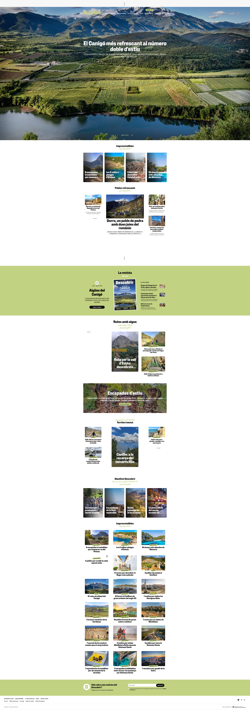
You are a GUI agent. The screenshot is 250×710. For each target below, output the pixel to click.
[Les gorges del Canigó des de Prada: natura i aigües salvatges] (162, 286)
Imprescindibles (121, 13)
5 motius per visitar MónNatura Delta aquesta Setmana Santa (125, 645)
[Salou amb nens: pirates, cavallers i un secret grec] (157, 432)
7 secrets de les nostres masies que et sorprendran (96, 644)
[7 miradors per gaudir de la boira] (153, 658)
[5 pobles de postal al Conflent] (153, 562)
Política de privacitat (13, 701)
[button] (122, 135)
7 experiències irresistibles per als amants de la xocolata (96, 671)
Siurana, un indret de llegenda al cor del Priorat (93, 208)
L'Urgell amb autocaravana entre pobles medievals (93, 461)
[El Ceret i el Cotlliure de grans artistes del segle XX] (125, 586)
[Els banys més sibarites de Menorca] (157, 167)
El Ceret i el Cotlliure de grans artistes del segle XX (125, 597)
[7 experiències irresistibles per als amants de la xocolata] (97, 658)
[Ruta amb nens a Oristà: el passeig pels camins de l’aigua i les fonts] (153, 339)
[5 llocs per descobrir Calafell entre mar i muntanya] (135, 167)
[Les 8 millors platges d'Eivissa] (114, 167)
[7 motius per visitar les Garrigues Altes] (153, 586)
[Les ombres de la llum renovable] (114, 503)
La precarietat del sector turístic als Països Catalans (156, 513)
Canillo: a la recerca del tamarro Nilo (125, 458)
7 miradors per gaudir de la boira (153, 670)
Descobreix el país (110, 13)
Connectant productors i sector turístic (92, 510)
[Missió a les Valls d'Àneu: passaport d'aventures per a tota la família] (93, 432)
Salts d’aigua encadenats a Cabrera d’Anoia (153, 375)
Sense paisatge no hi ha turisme (134, 510)
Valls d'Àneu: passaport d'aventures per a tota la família (93, 441)
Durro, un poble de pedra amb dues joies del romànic (125, 224)
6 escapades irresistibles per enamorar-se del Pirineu (92, 176)
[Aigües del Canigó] (125, 295)
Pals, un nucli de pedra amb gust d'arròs (157, 207)
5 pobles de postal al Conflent (153, 574)
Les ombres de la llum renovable (112, 510)
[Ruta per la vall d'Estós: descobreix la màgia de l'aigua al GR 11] (125, 352)
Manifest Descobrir (125, 479)
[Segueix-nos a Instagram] (162, 10)
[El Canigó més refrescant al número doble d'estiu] (125, 73)
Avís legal (22, 701)
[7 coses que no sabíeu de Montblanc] (153, 609)
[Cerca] (165, 13)
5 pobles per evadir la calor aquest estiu (96, 562)
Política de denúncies (40, 701)
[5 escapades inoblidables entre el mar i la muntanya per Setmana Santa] (125, 658)
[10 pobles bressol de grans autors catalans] (125, 609)
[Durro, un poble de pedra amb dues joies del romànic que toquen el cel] (125, 206)
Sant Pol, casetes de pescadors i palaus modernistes (157, 229)
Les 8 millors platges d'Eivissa (112, 175)
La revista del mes (133, 13)
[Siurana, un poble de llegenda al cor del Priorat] (93, 200)
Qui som (6, 701)
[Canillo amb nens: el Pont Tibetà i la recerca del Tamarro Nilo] (125, 447)
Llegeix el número (97, 307)
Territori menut (149, 13)
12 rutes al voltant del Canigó (97, 597)
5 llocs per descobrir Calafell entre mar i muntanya (134, 177)
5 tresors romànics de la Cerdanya (97, 621)
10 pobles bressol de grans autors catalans (125, 621)
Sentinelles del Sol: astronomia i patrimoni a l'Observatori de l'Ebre (149, 295)
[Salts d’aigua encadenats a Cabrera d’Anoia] (153, 363)
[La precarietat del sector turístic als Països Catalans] (157, 503)
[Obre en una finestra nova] (239, 707)
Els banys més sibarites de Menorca (155, 175)
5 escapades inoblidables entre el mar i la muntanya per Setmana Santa (125, 671)
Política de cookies (30, 701)
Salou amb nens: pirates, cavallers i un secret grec (156, 441)
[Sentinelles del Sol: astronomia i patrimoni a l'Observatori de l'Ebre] (162, 294)
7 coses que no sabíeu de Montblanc (153, 621)
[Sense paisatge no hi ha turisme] (135, 503)
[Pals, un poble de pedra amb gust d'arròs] (157, 200)
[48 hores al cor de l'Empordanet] (162, 305)
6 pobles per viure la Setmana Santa (153, 644)
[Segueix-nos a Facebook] (164, 10)
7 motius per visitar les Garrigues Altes (153, 597)
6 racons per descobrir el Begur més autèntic (125, 574)
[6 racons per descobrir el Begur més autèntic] (125, 562)
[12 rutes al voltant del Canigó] (97, 586)
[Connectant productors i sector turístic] (93, 503)
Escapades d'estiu (125, 393)
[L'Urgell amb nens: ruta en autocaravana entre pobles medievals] (93, 452)
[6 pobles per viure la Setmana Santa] (153, 633)
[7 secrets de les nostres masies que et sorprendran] (97, 633)
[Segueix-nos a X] (166, 10)
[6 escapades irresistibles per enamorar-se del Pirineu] (93, 167)
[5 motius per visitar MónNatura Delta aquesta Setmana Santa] (125, 633)
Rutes (141, 13)
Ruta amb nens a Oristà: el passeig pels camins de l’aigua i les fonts (153, 350)
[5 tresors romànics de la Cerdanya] (97, 609)
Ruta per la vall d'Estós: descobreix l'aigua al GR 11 (125, 365)
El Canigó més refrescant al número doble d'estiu (125, 46)
